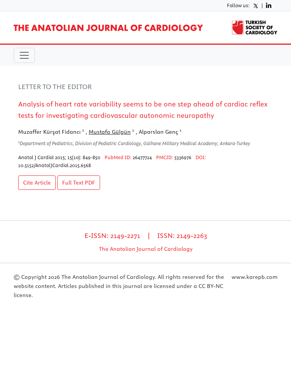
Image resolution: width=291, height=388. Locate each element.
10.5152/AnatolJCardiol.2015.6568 (54, 165)
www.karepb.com (254, 277)
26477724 (142, 157)
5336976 (182, 157)
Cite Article (37, 182)
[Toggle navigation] (24, 55)
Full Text (78, 182)
